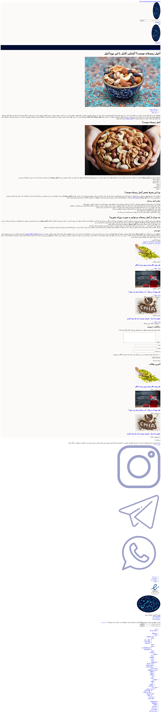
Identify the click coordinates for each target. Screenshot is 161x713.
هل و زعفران (146, 692)
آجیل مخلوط (150, 636)
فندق (152, 650)
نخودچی (151, 652)
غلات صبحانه (150, 693)
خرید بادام (135, 197)
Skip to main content (154, 1)
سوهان (152, 673)
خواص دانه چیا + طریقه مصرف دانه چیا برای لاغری (143, 318)
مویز (152, 660)
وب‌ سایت (157, 351)
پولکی (152, 677)
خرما (152, 655)
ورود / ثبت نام (153, 711)
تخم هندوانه (147, 649)
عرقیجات (151, 685)
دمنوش (152, 684)
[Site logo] (156, 18)
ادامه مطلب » (156, 268)
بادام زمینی (147, 641)
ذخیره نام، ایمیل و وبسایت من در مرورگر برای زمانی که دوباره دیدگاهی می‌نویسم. (135, 354)
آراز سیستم (104, 622)
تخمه (152, 646)
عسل (148, 695)
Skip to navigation (144, 1)
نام (159, 345)
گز (153, 676)
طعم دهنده (147, 690)
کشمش (151, 657)
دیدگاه (158, 342)
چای (152, 682)
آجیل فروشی (28, 234)
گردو (152, 658)
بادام (152, 638)
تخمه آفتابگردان (146, 647)
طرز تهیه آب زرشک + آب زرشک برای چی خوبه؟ (144, 292)
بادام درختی (147, 639)
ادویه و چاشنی (150, 689)
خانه (159, 49)
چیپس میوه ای (150, 665)
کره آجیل (151, 697)
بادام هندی (147, 643)
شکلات (152, 671)
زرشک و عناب (150, 666)
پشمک (152, 674)
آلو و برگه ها (150, 663)
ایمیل (158, 348)
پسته (152, 644)
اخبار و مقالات (154, 49)
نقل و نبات (151, 698)
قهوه (152, 681)
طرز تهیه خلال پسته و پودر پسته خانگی (147, 265)
